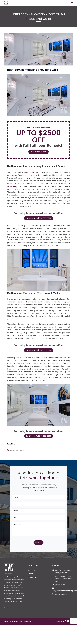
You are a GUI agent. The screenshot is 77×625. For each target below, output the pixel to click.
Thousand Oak (41, 183)
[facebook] (4, 607)
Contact (31, 574)
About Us (31, 570)
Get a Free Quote (38, 151)
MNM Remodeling (31, 172)
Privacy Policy (33, 577)
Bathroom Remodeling (16, 450)
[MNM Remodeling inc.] (6, 3)
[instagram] (7, 607)
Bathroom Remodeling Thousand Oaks (33, 70)
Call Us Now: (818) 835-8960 (38, 218)
